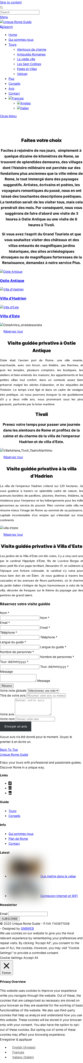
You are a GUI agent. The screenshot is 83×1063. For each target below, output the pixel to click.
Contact (14, 93)
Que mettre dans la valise (58, 876)
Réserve (7, 685)
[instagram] (10, 788)
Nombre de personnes (17, 652)
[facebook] (10, 783)
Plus (11, 78)
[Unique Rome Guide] (15, 22)
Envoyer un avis (15, 726)
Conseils (14, 83)
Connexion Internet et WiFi (59, 896)
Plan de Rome (18, 838)
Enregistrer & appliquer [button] (16, 1039)
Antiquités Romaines (31, 54)
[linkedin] (10, 793)
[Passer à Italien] (23, 108)
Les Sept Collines (29, 64)
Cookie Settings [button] (11, 957)
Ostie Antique (12, 281)
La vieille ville (26, 59)
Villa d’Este (10, 316)
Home (13, 34)
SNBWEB (27, 928)
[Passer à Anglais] (24, 103)
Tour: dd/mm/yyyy (14, 661)
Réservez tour (13, 331)
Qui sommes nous (21, 39)
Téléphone (8, 632)
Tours (12, 44)
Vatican (22, 74)
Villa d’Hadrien (13, 298)
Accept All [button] (30, 957)
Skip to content (11, 2)
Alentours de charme (31, 49)
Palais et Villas (27, 69)
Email (3, 914)
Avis (11, 88)
